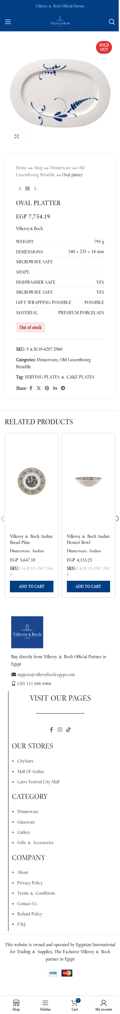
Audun (38, 551)
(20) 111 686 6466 (34, 683)
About (22, 872)
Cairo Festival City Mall (38, 782)
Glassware (26, 822)
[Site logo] (60, 21)
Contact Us (27, 903)
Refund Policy (29, 914)
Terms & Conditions (36, 893)
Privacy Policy (30, 883)
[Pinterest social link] (47, 388)
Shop (38, 168)
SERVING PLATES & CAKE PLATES (59, 377)
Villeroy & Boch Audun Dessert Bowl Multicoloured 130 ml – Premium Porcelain (88, 545)
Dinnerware (60, 168)
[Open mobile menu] (8, 21)
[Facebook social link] (31, 388)
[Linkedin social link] (55, 388)
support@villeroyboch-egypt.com (46, 674)
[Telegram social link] (63, 388)
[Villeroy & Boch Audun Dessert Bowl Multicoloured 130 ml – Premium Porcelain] (88, 482)
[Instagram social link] (59, 730)
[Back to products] (27, 189)
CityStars (25, 761)
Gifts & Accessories (35, 842)
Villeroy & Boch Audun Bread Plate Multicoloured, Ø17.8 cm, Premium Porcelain (31, 545)
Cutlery (23, 832)
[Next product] (35, 189)
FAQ (21, 924)
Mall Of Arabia (30, 771)
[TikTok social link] (68, 730)
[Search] (112, 21)
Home (21, 168)
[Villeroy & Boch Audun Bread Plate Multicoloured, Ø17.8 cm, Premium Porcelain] (31, 482)
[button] (31, 586)
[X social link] (39, 388)
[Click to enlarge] (17, 136)
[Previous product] (20, 189)
